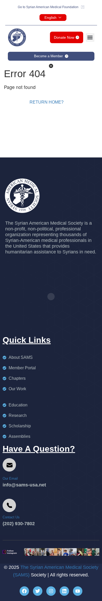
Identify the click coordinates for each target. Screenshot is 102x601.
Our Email (10, 478)
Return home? (47, 102)
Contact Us (11, 517)
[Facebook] (24, 591)
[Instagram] (51, 591)
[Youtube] (77, 591)
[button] (90, 37)
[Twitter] (37, 591)
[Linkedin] (64, 591)
